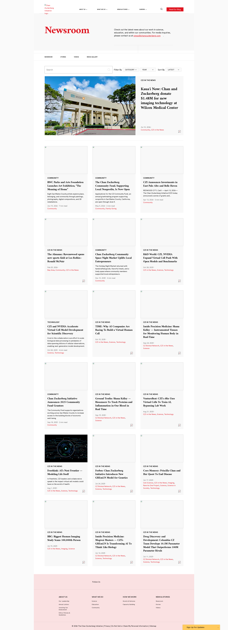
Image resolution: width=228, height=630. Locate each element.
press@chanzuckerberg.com (147, 35)
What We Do (101, 9)
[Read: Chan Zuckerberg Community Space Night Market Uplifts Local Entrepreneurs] (114, 251)
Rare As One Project (151, 485)
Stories (63, 57)
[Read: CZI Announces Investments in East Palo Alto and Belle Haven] (162, 179)
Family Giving (111, 208)
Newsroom (48, 57)
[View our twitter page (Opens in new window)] (128, 581)
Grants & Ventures (129, 601)
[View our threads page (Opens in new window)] (116, 581)
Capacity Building (129, 604)
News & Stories (122, 9)
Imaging (171, 483)
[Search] (161, 9)
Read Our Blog (175, 9)
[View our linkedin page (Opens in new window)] (122, 581)
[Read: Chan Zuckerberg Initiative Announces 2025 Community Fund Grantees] (66, 395)
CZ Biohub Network (151, 345)
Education (95, 604)
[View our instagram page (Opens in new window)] (111, 581)
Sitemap (153, 626)
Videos (76, 57)
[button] (131, 70)
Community (145, 130)
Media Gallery (92, 57)
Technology (168, 270)
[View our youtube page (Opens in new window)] (134, 581)
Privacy (107, 626)
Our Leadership (64, 601)
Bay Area (51, 270)
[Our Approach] (50, 9)
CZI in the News (157, 130)
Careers (142, 9)
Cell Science (148, 483)
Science (160, 270)
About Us (82, 9)
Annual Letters (64, 604)
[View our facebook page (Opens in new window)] (105, 581)
